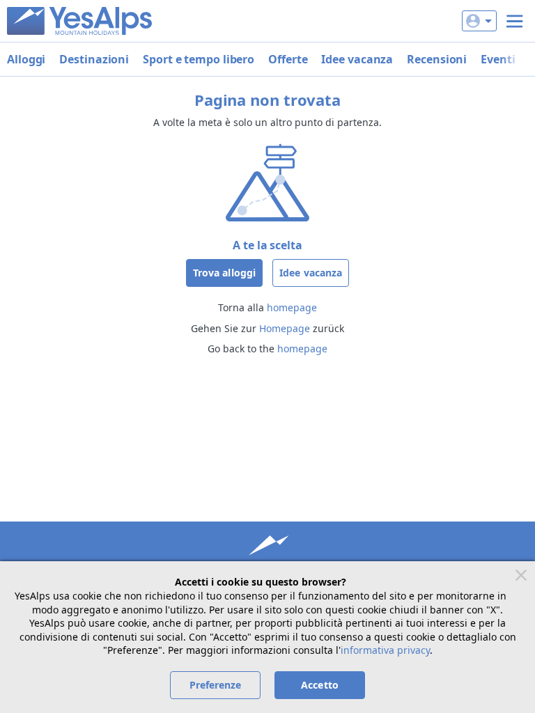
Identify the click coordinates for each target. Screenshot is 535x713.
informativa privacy (385, 650)
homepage (292, 307)
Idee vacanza (357, 59)
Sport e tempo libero (198, 59)
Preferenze (215, 684)
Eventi (498, 59)
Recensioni (437, 59)
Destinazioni (94, 59)
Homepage (284, 328)
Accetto (320, 684)
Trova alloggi (224, 272)
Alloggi (26, 59)
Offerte (287, 59)
